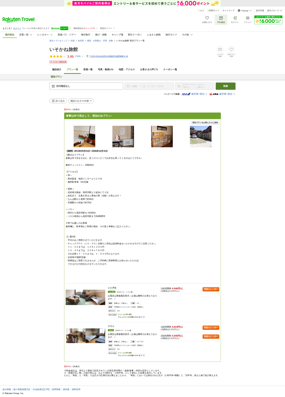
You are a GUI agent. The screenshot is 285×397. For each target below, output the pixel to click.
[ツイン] (85, 336)
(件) (78, 56)
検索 (225, 86)
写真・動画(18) (105, 69)
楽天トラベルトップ (58, 41)
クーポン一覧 (170, 69)
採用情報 (56, 389)
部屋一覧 (88, 69)
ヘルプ (201, 10)
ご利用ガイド (213, 10)
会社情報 (6, 389)
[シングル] (85, 297)
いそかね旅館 (63, 49)
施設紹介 (56, 69)
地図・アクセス (127, 69)
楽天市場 (260, 10)
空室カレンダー (211, 289)
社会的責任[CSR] (41, 389)
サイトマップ (228, 10)
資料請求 (76, 389)
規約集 (66, 389)
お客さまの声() (149, 69)
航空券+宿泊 (197, 94)
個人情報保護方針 (22, 389)
